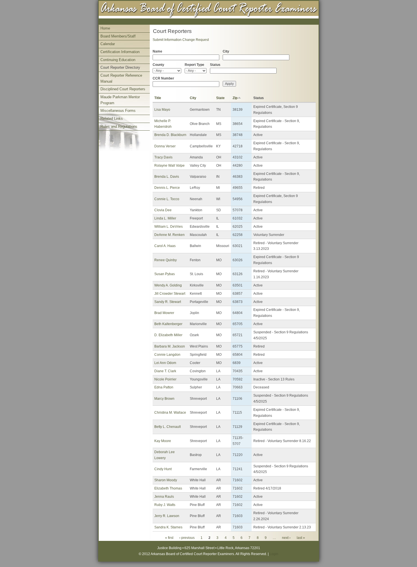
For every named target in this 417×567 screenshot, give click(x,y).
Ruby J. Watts (164, 505)
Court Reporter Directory (120, 67)
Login (273, 554)
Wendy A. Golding (168, 285)
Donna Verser (165, 146)
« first (169, 538)
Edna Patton (163, 387)
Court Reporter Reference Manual (121, 78)
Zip (235, 98)
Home (105, 28)
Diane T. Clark (165, 371)
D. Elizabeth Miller (168, 335)
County (158, 65)
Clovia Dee (163, 210)
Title (157, 98)
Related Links (111, 118)
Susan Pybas (164, 274)
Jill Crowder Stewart (169, 294)
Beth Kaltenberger (168, 324)
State (220, 98)
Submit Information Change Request (181, 40)
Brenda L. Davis (166, 177)
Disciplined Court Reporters (122, 89)
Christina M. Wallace (170, 413)
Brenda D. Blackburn (170, 135)
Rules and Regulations (118, 126)
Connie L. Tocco (166, 199)
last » (301, 538)
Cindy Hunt (163, 469)
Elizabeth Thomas (168, 488)
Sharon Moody (165, 480)
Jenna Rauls (164, 497)
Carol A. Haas (165, 246)
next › (286, 538)
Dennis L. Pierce (167, 188)
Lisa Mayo (162, 110)
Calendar (107, 44)
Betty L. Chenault (167, 427)
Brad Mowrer (164, 313)
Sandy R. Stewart (167, 302)
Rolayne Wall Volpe (169, 166)
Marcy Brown (164, 399)
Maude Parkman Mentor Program (120, 100)
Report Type (194, 65)
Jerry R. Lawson (166, 516)
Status (215, 65)
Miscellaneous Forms (118, 110)
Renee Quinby (165, 260)
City (226, 51)
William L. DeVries (168, 227)
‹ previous (187, 538)
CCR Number (163, 78)
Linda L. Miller (165, 218)
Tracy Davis (163, 157)
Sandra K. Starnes (168, 527)
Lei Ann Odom (165, 363)
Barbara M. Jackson (169, 346)
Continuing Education (117, 60)
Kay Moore (162, 441)
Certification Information (120, 52)
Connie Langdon (167, 355)
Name (157, 51)
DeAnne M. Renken (169, 235)
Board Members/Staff (118, 36)
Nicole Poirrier (165, 379)
